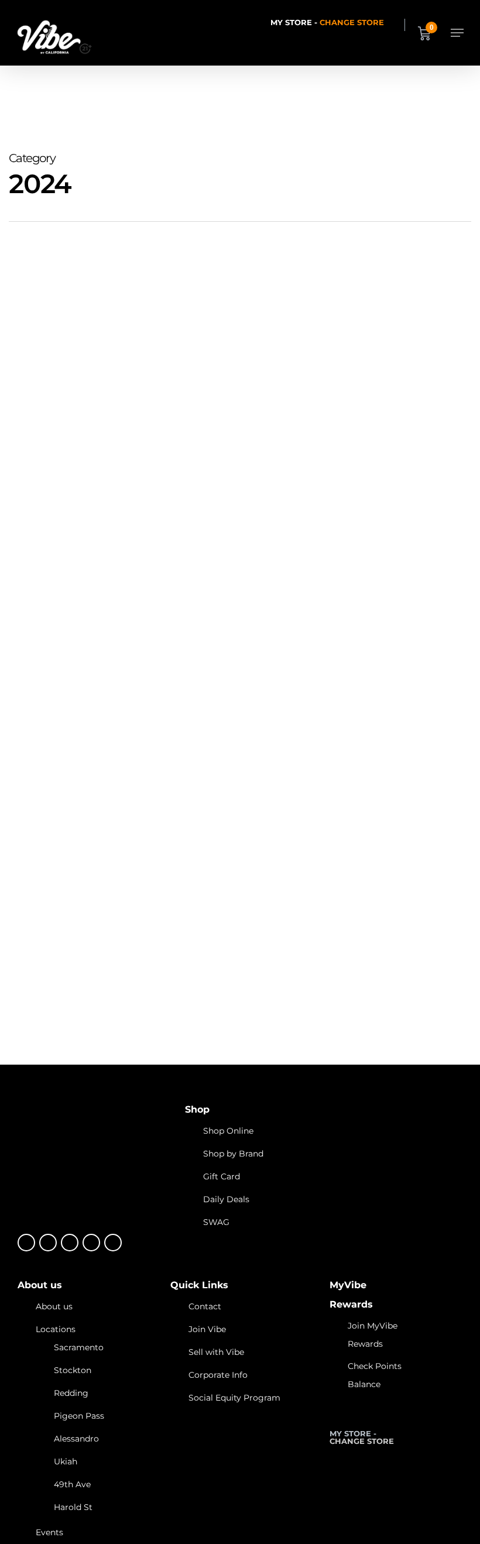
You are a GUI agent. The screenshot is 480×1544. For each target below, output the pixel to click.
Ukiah (65, 1461)
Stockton (72, 1370)
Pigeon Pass (79, 1416)
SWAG (216, 1222)
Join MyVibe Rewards (372, 1334)
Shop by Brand (233, 1153)
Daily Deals (226, 1199)
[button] (457, 33)
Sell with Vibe (216, 1352)
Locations (56, 1329)
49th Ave (72, 1484)
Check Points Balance (375, 1375)
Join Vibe (207, 1329)
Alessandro (76, 1438)
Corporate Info (218, 1375)
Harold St (73, 1507)
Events (49, 1532)
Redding (71, 1393)
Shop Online (228, 1131)
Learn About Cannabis (66, 998)
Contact (204, 1306)
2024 (129, 998)
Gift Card (221, 1176)
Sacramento (79, 1347)
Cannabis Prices (180, 998)
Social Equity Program (234, 1397)
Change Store (352, 22)
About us (54, 1306)
